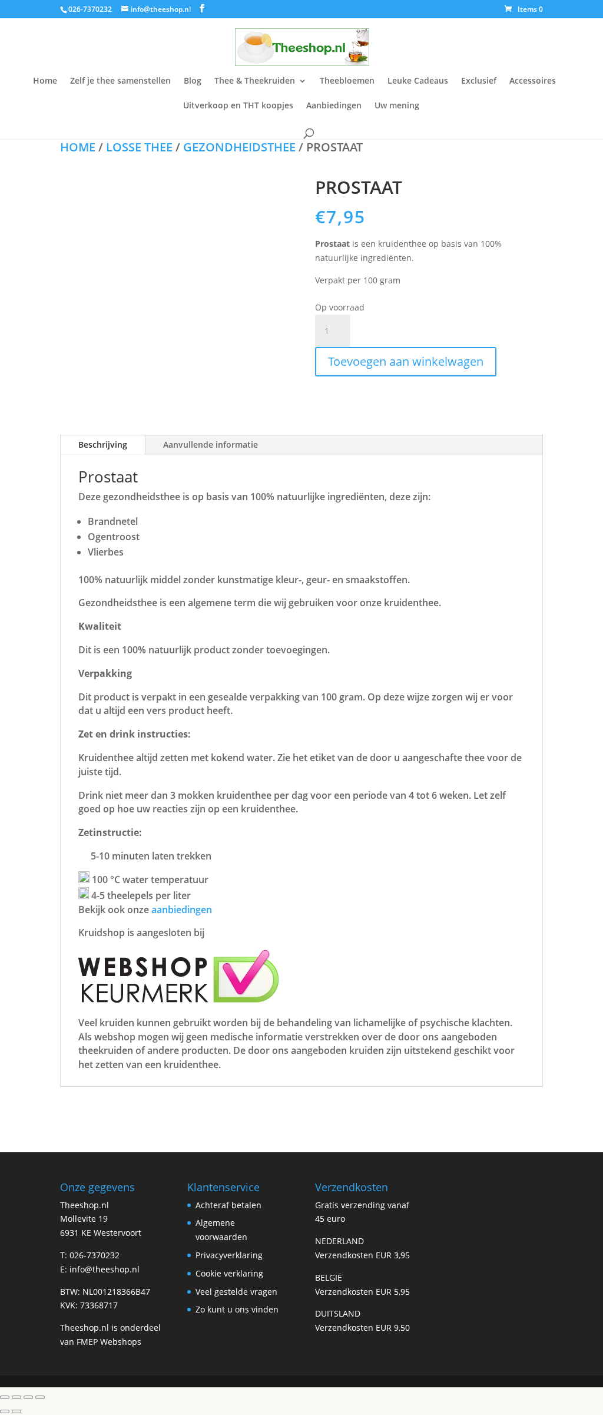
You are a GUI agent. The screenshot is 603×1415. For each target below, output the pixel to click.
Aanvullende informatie (210, 444)
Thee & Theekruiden (254, 81)
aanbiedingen (181, 909)
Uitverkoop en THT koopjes (238, 106)
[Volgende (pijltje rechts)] (16, 1411)
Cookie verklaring (229, 1273)
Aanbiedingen (334, 106)
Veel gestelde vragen (236, 1291)
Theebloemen (347, 81)
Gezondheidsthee (239, 147)
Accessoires (532, 81)
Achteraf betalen (228, 1205)
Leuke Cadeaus (417, 81)
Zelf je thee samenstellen (120, 81)
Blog (192, 81)
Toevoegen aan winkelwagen (405, 361)
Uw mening (397, 106)
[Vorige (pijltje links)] (4, 1411)
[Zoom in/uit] (4, 1397)
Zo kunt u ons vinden (237, 1309)
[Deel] (28, 1397)
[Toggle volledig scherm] (16, 1397)
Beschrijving (102, 444)
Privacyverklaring (229, 1255)
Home (45, 81)
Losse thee (139, 147)
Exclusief (478, 81)
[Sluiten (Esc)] (40, 1397)
